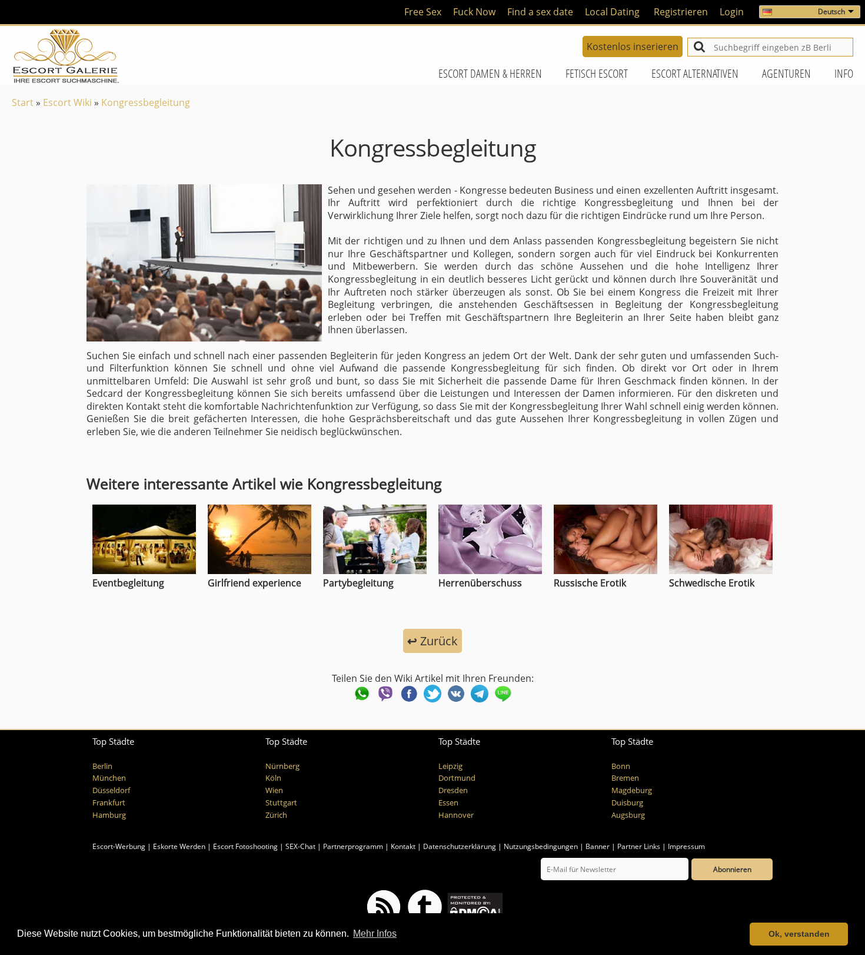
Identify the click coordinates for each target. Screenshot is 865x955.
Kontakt (404, 846)
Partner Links (638, 846)
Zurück (432, 641)
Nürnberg (282, 766)
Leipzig (450, 766)
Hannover (456, 815)
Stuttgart (281, 803)
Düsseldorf (111, 790)
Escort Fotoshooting (245, 846)
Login (732, 11)
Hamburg (109, 815)
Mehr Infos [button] (375, 934)
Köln (273, 778)
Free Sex (422, 11)
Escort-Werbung (118, 846)
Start (23, 102)
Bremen (625, 778)
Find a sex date (540, 11)
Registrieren (681, 11)
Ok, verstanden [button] (799, 934)
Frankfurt (108, 803)
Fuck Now (474, 11)
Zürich (276, 815)
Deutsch (831, 11)
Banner (597, 846)
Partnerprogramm (353, 846)
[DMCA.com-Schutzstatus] (474, 906)
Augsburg (628, 815)
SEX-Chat (300, 846)
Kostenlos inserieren (632, 46)
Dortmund (456, 778)
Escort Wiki (67, 102)
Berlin (102, 766)
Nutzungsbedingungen (541, 846)
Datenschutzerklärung (459, 846)
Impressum (686, 846)
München (109, 778)
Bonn (620, 766)
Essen (448, 803)
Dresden (453, 790)
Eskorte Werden (179, 846)
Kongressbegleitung (145, 102)
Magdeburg (631, 790)
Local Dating (612, 11)
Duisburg (627, 803)
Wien (274, 790)
